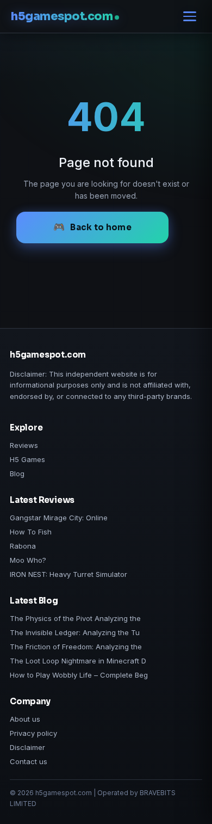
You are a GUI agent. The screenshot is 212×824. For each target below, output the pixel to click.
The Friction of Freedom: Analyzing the (76, 646)
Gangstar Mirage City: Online (59, 517)
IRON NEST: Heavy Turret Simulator (68, 574)
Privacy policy (33, 733)
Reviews (24, 445)
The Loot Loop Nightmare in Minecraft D (78, 660)
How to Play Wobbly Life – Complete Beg (79, 675)
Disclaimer (27, 747)
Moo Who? (28, 560)
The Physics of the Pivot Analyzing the (75, 618)
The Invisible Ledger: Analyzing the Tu (75, 632)
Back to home (101, 227)
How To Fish (31, 531)
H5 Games (27, 459)
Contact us (28, 761)
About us (25, 719)
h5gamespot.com (62, 16)
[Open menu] (189, 16)
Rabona (23, 546)
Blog (17, 473)
